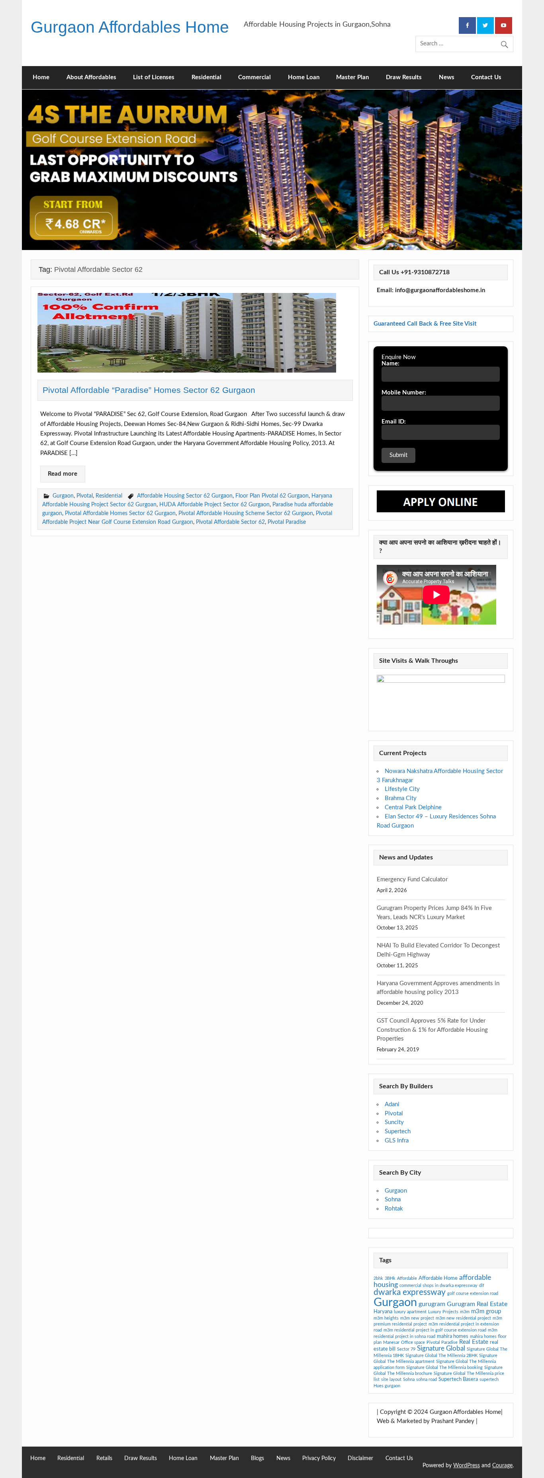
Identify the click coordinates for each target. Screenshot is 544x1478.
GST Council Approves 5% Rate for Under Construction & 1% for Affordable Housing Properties (432, 1030)
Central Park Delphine (413, 807)
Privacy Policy (319, 1458)
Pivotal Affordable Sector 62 (230, 522)
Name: (390, 364)
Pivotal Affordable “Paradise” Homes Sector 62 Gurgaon (149, 390)
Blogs (257, 1458)
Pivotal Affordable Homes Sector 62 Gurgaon (120, 513)
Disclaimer (360, 1458)
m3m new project (417, 1318)
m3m (465, 1312)
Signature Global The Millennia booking (444, 1367)
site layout (391, 1379)
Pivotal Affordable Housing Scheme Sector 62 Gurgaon (245, 513)
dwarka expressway (410, 1292)
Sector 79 (406, 1349)
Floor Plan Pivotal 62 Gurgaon (272, 496)
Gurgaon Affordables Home (130, 27)
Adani (392, 1104)
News (446, 77)
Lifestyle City (402, 789)
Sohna (393, 1200)
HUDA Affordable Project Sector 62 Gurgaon (214, 505)
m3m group (486, 1311)
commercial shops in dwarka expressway (438, 1285)
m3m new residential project (463, 1318)
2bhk (378, 1278)
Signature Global (441, 1348)
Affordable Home (438, 1278)
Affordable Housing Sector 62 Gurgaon (185, 496)
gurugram (432, 1304)
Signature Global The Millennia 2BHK (441, 1355)
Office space (413, 1342)
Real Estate (473, 1342)
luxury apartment (410, 1312)
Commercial (254, 77)
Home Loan (303, 77)
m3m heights (386, 1318)
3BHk (390, 1278)
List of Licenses (153, 77)
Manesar (391, 1342)
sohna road (426, 1379)
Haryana (383, 1311)
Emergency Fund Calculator (412, 880)
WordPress (466, 1465)
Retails (104, 1458)
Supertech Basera (458, 1379)
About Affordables (91, 77)
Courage (502, 1465)
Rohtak (394, 1209)
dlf (481, 1285)
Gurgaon (63, 496)
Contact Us (486, 77)
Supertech (398, 1131)
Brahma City (401, 798)
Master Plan (352, 77)
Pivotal (84, 496)
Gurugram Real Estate (477, 1304)
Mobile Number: (404, 393)
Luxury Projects (443, 1312)
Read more (62, 474)
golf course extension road (472, 1293)
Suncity (394, 1122)
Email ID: (394, 422)
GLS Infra (397, 1141)
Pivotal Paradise (287, 522)
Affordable (407, 1278)
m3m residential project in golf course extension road (435, 1330)
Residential (206, 77)
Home (41, 77)
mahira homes (452, 1336)
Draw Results (404, 77)
